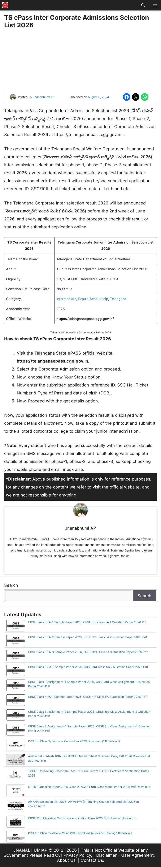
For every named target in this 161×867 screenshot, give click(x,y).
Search (11, 585)
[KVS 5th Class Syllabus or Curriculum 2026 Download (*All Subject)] (15, 745)
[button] (143, 5)
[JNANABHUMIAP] (5, 5)
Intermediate (66, 299)
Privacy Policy (77, 855)
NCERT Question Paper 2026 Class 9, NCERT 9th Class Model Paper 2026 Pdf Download (89, 786)
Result (83, 299)
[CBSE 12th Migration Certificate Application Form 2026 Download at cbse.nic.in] (15, 822)
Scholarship (99, 299)
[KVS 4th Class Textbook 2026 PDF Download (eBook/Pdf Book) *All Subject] (15, 837)
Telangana (118, 299)
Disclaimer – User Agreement (125, 855)
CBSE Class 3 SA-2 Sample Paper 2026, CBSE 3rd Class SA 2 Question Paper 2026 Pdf (88, 667)
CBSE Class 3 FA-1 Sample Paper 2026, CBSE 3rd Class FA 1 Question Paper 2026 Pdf (87, 622)
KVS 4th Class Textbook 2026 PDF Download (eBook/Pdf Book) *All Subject (80, 833)
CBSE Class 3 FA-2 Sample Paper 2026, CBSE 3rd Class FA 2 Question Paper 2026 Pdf (87, 637)
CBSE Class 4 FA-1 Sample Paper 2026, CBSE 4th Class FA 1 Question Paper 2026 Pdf (87, 696)
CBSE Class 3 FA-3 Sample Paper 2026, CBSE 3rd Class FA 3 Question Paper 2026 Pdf (88, 652)
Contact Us (92, 860)
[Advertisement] (80, 60)
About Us (66, 860)
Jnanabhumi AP (43, 97)
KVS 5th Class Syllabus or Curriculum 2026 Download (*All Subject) (74, 741)
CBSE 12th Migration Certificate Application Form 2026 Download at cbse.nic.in (82, 818)
